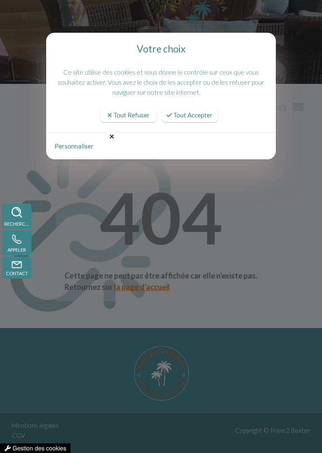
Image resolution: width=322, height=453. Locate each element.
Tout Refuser (131, 115)
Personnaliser (74, 146)
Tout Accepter (192, 115)
